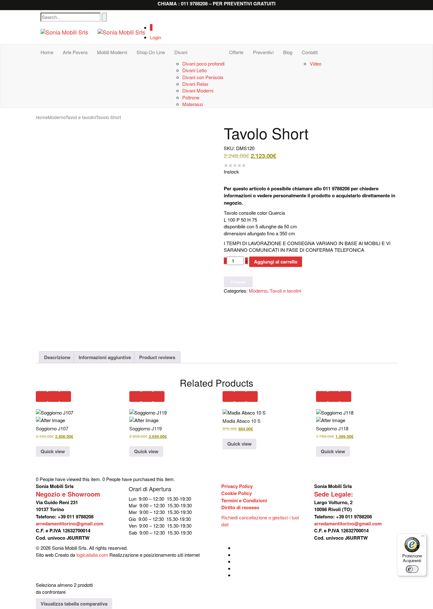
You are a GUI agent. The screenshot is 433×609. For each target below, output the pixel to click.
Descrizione (57, 357)
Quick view (53, 451)
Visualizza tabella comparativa (74, 603)
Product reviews (157, 357)
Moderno (57, 117)
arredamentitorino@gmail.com (69, 523)
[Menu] (423, 537)
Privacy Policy (237, 486)
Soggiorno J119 (145, 428)
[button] (42, 396)
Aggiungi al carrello (275, 261)
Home (42, 117)
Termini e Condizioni (244, 500)
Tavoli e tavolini (81, 117)
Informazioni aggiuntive (105, 357)
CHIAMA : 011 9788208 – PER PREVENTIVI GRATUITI (216, 3)
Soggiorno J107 (52, 428)
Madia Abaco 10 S (242, 420)
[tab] (57, 357)
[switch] (412, 569)
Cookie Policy (236, 493)
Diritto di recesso (240, 507)
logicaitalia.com (92, 554)
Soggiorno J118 (332, 428)
